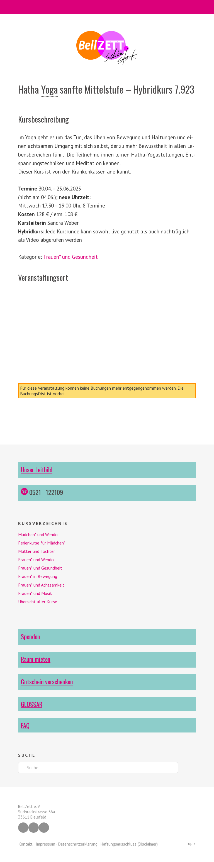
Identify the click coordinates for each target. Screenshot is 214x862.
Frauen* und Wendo (36, 559)
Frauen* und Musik (35, 593)
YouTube (44, 827)
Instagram (33, 827)
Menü (107, 7)
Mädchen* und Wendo (38, 534)
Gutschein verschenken (47, 681)
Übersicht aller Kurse (37, 601)
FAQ (25, 725)
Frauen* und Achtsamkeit (41, 585)
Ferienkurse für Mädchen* (41, 543)
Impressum (45, 844)
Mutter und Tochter (36, 551)
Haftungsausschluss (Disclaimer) (129, 844)
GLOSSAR (31, 704)
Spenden (30, 636)
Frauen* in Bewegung (37, 576)
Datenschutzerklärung (78, 844)
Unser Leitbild (36, 469)
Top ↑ (191, 843)
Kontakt (26, 844)
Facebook (23, 827)
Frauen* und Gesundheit (70, 256)
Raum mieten (35, 658)
